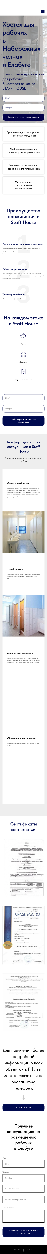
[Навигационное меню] (42, 11)
